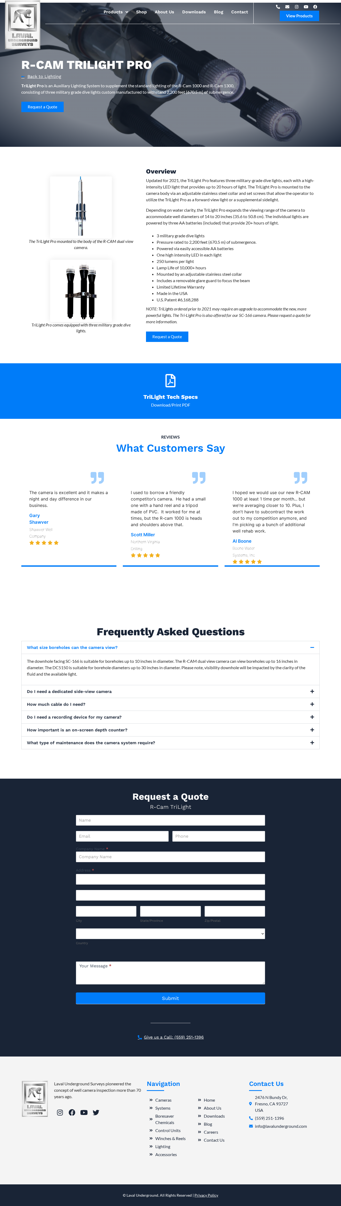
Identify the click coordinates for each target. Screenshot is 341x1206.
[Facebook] (315, 7)
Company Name (92, 849)
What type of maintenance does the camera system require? (91, 742)
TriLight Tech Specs (170, 396)
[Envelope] (287, 7)
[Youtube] (306, 7)
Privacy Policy (206, 1195)
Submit (170, 998)
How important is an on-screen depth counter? (77, 729)
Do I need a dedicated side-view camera (69, 691)
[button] (170, 647)
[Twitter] (96, 1112)
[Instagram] (297, 7)
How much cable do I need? (56, 704)
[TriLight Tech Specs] (170, 380)
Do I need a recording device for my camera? (74, 717)
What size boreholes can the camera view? (72, 647)
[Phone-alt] (278, 7)
